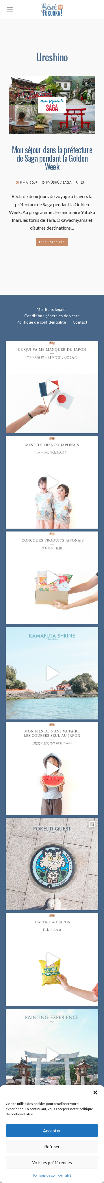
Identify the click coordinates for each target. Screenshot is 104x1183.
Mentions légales (52, 309)
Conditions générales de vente (52, 315)
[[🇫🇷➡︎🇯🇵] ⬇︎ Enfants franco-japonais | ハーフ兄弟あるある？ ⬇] (52, 482)
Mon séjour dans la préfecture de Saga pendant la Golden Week (52, 158)
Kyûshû (53, 182)
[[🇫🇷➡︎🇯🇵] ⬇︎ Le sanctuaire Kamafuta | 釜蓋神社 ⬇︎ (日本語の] (52, 673)
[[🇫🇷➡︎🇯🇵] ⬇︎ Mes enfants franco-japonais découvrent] (52, 959)
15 (82, 182)
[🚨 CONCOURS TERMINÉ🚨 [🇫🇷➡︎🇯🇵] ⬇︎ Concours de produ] (52, 577)
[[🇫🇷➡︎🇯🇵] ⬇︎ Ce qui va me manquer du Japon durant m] (52, 387)
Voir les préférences (52, 1162)
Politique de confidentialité (52, 1175)
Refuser (52, 1146)
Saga (66, 182)
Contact (80, 322)
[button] (95, 1092)
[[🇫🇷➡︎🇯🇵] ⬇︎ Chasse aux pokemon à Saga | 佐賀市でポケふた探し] (52, 864)
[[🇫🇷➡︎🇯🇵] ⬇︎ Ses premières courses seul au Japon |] (52, 768)
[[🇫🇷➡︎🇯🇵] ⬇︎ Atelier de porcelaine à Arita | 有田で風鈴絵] (52, 1055)
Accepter (52, 1130)
